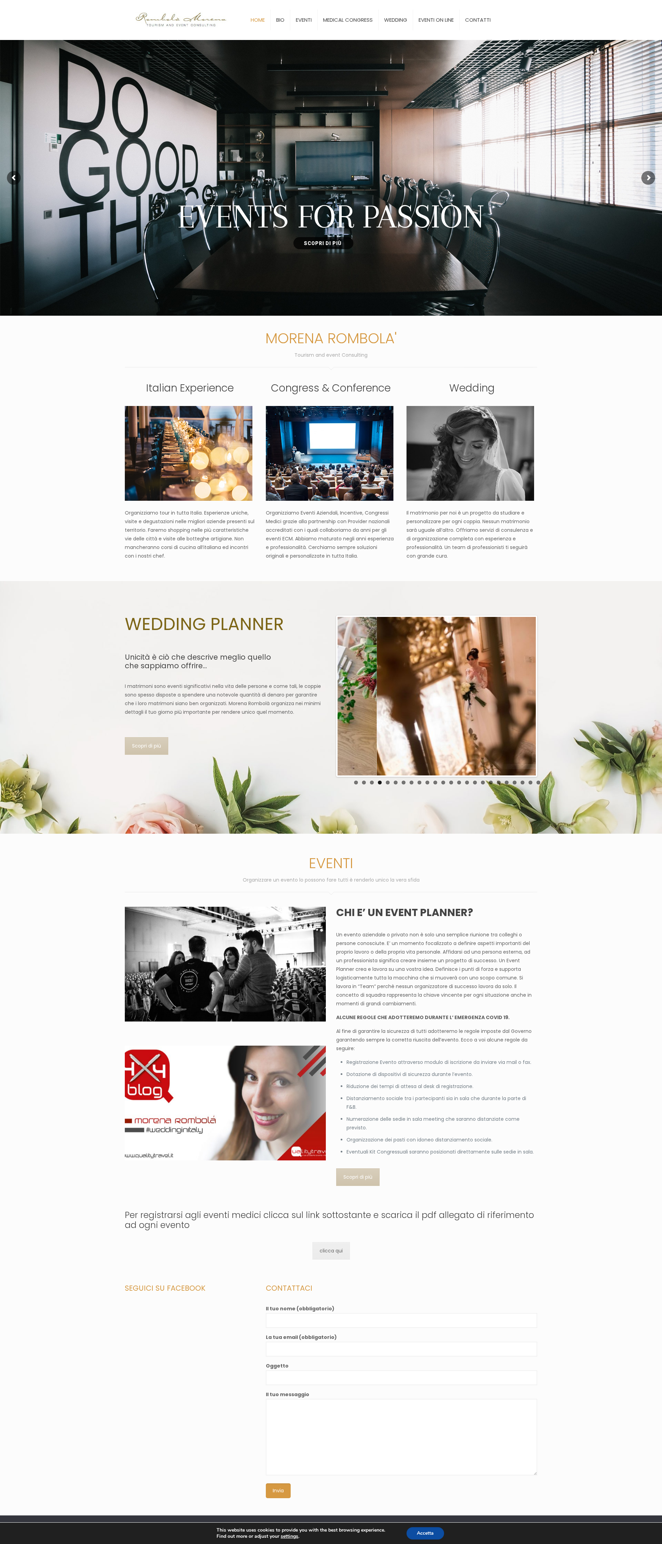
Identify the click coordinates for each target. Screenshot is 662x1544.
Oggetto (277, 1365)
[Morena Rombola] (183, 20)
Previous (327, 696)
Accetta (425, 1533)
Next (546, 696)
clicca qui (331, 1250)
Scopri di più (146, 745)
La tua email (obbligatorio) (301, 1337)
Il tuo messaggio (287, 1394)
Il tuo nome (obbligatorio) (300, 1308)
